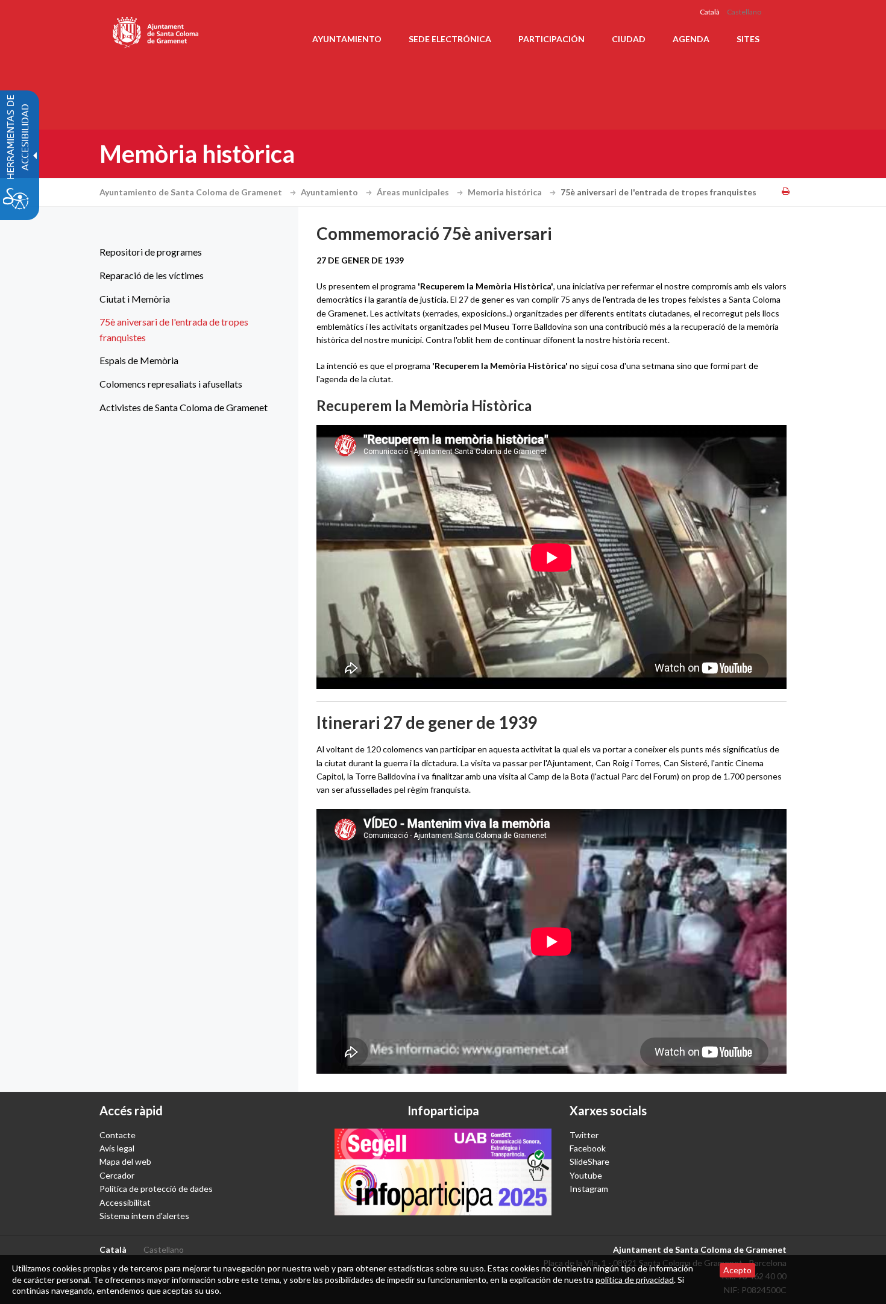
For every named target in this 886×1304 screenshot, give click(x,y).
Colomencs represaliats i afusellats (170, 383)
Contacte (117, 1135)
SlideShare (589, 1161)
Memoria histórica (506, 192)
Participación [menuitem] (551, 39)
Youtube (586, 1175)
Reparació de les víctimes (151, 275)
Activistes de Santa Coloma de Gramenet (183, 407)
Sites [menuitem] (748, 39)
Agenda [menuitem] (691, 39)
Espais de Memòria (138, 360)
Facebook (588, 1148)
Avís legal (116, 1148)
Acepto (737, 1270)
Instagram (589, 1188)
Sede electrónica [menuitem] (450, 39)
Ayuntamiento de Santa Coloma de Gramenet (191, 192)
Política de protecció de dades (156, 1188)
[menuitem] (183, 252)
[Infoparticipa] (443, 1172)
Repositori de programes (150, 251)
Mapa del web (125, 1161)
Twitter (584, 1135)
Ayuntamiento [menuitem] (347, 39)
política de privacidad (634, 1279)
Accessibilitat (125, 1202)
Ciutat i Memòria (134, 298)
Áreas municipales (414, 192)
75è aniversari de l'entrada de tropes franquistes (173, 329)
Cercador (116, 1175)
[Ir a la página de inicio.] (156, 30)
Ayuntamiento (330, 192)
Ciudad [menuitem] (629, 39)
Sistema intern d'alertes (144, 1216)
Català (710, 11)
